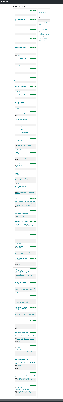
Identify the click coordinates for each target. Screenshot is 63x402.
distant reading (19, 274)
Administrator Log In (60, 401)
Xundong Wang (17, 175)
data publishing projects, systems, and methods (20, 326)
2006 (44, 40)
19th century (18, 313)
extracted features (23, 325)
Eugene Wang (24, 175)
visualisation (26, 215)
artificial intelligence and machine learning (25, 339)
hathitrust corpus (23, 203)
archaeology (18, 178)
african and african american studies (28, 392)
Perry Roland (16, 95)
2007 (45, 40)
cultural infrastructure (29, 178)
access (18, 287)
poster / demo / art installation (19, 103)
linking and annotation (33, 301)
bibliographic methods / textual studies (21, 275)
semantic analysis (28, 205)
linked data (23, 251)
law (24, 289)
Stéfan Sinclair (21, 113)
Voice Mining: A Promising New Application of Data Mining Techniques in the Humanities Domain (21, 77)
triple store (34, 203)
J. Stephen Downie (17, 13)
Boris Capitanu (30, 323)
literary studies (17, 302)
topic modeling (22, 215)
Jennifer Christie (21, 348)
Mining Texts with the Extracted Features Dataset (21, 258)
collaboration (19, 378)
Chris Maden (24, 201)
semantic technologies (29, 203)
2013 (45, 36)
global (23, 314)
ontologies (28, 251)
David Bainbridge (17, 362)
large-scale (24, 144)
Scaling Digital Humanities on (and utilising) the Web (21, 119)
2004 (44, 36)
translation (31, 274)
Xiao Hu (26, 80)
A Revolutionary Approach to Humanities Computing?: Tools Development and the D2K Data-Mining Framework (21, 58)
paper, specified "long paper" (19, 296)
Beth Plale (23, 141)
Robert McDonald (29, 225)
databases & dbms (23, 192)
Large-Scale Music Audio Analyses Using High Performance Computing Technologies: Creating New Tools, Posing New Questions (21, 129)
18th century (18, 366)
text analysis (22, 157)
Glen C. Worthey (21, 375)
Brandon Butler (22, 285)
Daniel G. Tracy (23, 284)
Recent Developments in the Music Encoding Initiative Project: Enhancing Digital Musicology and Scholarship (21, 94)
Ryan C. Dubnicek (19, 376)
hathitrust (27, 351)
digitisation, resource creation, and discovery (25, 179)
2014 (46, 36)
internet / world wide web (30, 252)
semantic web (32, 251)
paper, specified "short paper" (20, 165)
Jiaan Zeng (32, 142)
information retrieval (30, 192)
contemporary (29, 313)
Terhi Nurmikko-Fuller (17, 248)
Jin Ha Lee (26, 104)
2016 (43, 12)
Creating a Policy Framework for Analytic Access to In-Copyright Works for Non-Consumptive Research (21, 282)
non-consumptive (27, 144)
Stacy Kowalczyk (20, 141)
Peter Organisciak (21, 189)
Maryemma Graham (26, 375)
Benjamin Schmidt (31, 188)
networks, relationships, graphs (21, 205)
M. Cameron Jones (22, 80)
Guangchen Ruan (25, 142)
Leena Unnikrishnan (31, 224)
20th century (22, 313)
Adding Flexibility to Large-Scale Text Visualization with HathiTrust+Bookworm (21, 221)
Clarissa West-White (17, 389)
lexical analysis (19, 365)
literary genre (27, 391)
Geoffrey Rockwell (17, 113)
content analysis (19, 192)
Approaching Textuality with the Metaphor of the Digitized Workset (20, 164)
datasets (19, 325)
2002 (40, 36)
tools (25, 157)
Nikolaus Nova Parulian (30, 335)
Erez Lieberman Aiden (21, 188)
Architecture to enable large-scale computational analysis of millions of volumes (20, 139)
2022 (40, 24)
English (19, 15)
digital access (19, 157)
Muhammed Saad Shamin (23, 225)
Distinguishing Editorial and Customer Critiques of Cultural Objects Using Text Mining (21, 86)
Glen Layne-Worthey (30, 348)
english (31, 179)
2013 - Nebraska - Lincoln (19, 149)
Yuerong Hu (21, 335)
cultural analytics (26, 379)
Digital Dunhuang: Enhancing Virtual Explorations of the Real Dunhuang (21, 173)
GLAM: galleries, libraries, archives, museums (22, 252)
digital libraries (19, 251)
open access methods (27, 315)
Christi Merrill (22, 271)
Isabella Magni (16, 375)
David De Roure (22, 132)
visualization (18, 180)
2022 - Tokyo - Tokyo (18, 356)
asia (27, 366)
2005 (40, 40)
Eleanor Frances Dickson (18, 284)
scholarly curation (20, 228)
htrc (18, 191)
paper (17, 21)
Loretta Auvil (32, 141)
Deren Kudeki (26, 323)
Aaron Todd (29, 142)
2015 (39, 12)
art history (21, 178)
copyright (19, 338)
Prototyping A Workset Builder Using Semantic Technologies (20, 198)
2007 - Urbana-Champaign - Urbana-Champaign (21, 91)
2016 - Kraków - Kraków (19, 231)
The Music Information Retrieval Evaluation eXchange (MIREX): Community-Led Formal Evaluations (21, 102)
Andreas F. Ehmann (22, 104)
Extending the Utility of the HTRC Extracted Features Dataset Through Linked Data (21, 320)
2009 (48, 40)
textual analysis (27, 378)
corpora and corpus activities (29, 275)
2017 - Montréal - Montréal (19, 279)
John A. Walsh (30, 375)
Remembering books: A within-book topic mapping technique (21, 210)
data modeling (19, 203)
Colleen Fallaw (28, 201)
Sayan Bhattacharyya (17, 166)
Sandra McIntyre (28, 284)
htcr (21, 144)
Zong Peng (21, 142)
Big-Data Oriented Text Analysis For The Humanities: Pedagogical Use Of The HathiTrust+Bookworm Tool (21, 269)
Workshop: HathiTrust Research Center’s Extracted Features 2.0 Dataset (21, 346)
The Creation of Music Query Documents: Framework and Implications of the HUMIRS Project (21, 38)
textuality (28, 274)
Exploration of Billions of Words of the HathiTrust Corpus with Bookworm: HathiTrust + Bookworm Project (21, 186)
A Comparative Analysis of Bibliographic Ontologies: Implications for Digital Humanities (21, 246)
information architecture (20, 301)
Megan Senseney (19, 201)
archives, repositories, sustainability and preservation (23, 145)
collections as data (20, 351)
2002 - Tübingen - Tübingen (19, 26)
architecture (19, 144)
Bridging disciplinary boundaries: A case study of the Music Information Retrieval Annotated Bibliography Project (21, 20)
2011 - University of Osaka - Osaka (20, 126)
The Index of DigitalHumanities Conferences (5, 2)
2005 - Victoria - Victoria (19, 55)
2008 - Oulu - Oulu (18, 108)
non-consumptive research (23, 287)
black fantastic (19, 391)
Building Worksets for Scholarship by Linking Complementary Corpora (20, 295)
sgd (29, 391)
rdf (26, 203)
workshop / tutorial (18, 259)
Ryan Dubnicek (25, 335)
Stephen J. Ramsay (17, 61)
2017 (46, 12)
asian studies (24, 178)
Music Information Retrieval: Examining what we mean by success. (21, 10)
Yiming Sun (16, 141)
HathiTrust (26, 325)
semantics (26, 274)
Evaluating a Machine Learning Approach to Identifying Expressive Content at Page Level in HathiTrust (21, 332)
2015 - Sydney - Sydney (18, 170)
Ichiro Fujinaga (16, 122)
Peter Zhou (20, 175)
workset (30, 378)
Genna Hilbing (21, 362)
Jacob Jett (16, 201)
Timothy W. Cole (25, 248)
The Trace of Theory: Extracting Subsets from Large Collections (21, 234)
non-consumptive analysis (31, 325)
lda (24, 391)
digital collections (23, 378)
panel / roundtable (18, 59)
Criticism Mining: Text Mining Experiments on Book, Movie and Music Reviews (21, 68)
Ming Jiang (24, 362)
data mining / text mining (19, 158)
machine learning (25, 338)
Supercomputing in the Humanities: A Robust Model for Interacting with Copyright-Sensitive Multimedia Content (21, 29)
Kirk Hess (18, 142)
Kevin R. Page (33, 248)
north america (25, 340)
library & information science (29, 289)
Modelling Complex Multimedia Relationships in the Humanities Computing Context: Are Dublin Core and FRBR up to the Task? (21, 48)
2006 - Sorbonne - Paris (19, 74)
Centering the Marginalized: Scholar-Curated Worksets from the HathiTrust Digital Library (21, 373)
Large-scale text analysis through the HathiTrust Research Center (20, 152)
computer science (32, 339)
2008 (47, 40)
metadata (26, 251)
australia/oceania (26, 313)
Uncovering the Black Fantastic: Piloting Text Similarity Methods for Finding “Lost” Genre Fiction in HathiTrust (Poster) (21, 386)
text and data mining (19, 352)
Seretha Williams (33, 388)
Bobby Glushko (32, 284)
